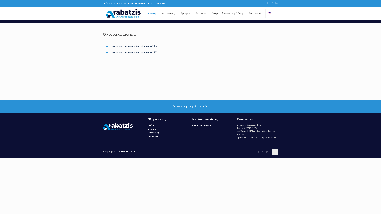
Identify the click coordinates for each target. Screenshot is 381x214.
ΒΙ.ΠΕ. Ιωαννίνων (157, 3)
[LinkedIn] (276, 3)
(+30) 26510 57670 (114, 3)
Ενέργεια (152, 129)
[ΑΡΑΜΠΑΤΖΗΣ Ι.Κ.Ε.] (123, 13)
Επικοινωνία (153, 136)
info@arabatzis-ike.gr (136, 3)
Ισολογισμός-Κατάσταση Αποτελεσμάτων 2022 (133, 46)
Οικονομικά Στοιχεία (201, 125)
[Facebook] (267, 3)
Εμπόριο (151, 125)
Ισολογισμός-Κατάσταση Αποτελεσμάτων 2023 (133, 52)
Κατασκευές (153, 133)
